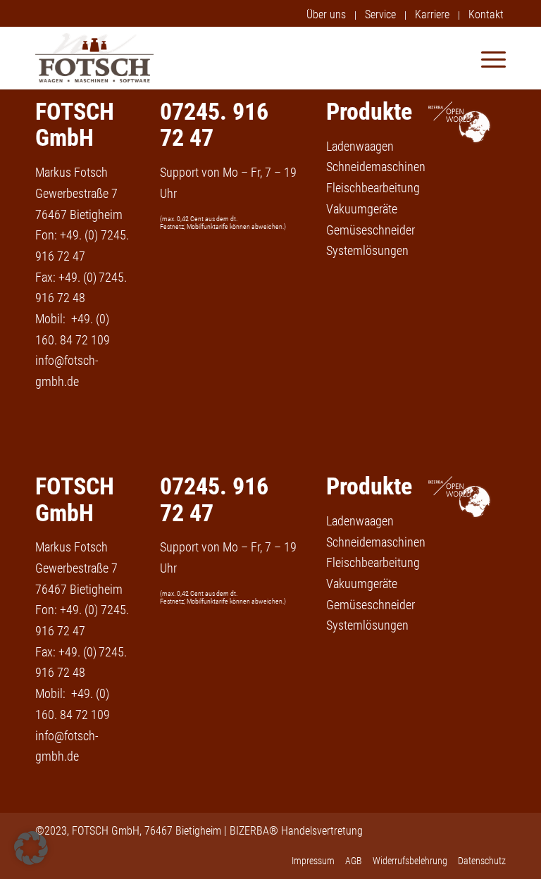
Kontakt (486, 14)
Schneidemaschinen (375, 166)
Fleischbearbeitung (373, 187)
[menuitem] (326, 15)
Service (380, 14)
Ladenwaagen (360, 146)
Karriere (432, 14)
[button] (31, 848)
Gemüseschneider (370, 230)
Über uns (326, 14)
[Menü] (486, 57)
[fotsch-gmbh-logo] (94, 57)
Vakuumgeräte (361, 208)
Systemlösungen (367, 250)
